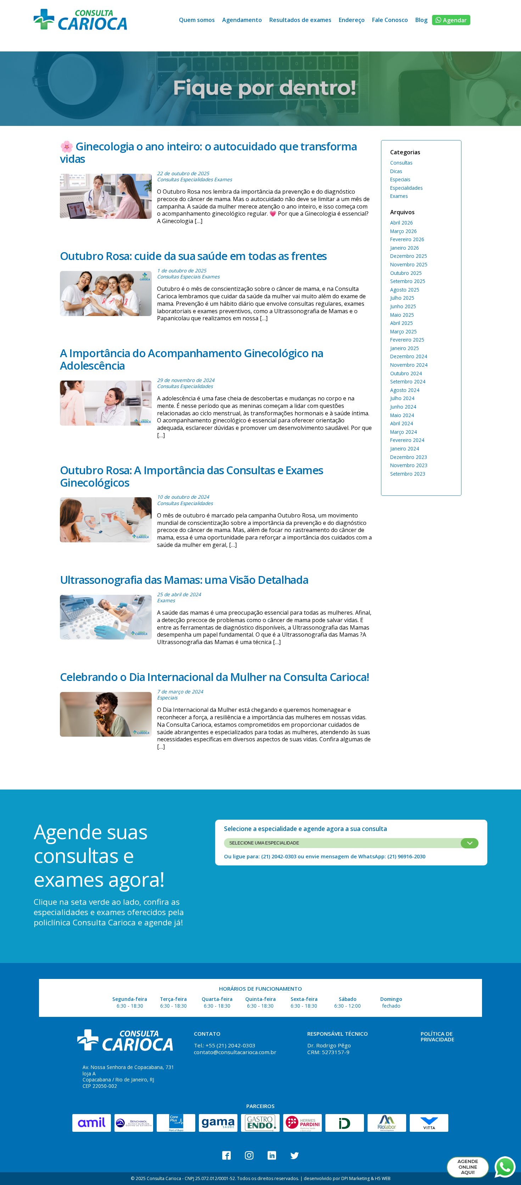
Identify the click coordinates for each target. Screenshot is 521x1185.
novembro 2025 (408, 264)
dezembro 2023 (408, 457)
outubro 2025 (406, 273)
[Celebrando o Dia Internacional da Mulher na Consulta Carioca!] (106, 719)
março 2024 (403, 431)
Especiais (190, 276)
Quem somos (197, 20)
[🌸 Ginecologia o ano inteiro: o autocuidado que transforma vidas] (106, 197)
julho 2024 (402, 398)
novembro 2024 (408, 364)
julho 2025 (402, 297)
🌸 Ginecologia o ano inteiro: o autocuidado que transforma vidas (208, 152)
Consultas (168, 179)
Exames (223, 179)
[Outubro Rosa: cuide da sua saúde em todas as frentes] (106, 294)
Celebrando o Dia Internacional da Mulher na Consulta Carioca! (214, 676)
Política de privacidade (437, 1036)
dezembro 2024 (408, 356)
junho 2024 (403, 406)
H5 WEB (383, 1178)
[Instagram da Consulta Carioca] (249, 1155)
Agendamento (242, 20)
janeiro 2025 (404, 348)
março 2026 (403, 231)
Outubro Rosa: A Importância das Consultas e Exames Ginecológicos (191, 476)
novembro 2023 (408, 465)
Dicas (396, 171)
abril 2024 (401, 423)
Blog (421, 20)
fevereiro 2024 (407, 440)
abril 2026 (401, 222)
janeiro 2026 (404, 247)
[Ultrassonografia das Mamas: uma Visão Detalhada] (106, 618)
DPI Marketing (355, 1178)
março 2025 (403, 331)
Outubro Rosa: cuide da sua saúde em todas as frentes (193, 255)
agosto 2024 (404, 390)
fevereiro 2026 (407, 239)
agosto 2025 (404, 289)
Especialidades (196, 179)
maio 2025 (402, 314)
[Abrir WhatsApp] (505, 1167)
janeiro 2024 (404, 448)
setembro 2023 (407, 473)
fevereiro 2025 (407, 339)
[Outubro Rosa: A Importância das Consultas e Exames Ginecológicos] (106, 521)
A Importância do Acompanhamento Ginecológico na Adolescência (191, 359)
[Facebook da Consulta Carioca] (226, 1155)
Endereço (352, 20)
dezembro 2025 (408, 256)
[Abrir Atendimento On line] (468, 1167)
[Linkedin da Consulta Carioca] (271, 1155)
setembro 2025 (407, 281)
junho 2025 (403, 306)
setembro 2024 (407, 381)
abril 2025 (401, 323)
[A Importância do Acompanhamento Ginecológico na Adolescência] (106, 408)
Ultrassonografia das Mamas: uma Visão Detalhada (184, 579)
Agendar (455, 20)
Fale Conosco (390, 20)
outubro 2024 (406, 373)
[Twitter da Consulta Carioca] (294, 1155)
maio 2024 (402, 415)
